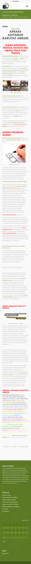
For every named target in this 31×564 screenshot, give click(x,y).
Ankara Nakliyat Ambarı (9, 500)
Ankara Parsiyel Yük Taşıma (10, 504)
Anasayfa (11, 17)
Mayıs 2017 (5, 553)
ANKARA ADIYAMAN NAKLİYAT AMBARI (15, 35)
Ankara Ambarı (15, 29)
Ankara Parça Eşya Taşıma (10, 502)
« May (3, 541)
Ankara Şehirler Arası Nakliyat (10, 506)
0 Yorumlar (14, 446)
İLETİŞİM (4, 509)
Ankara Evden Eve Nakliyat (10, 497)
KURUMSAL (5, 511)
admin (26, 446)
